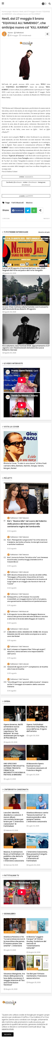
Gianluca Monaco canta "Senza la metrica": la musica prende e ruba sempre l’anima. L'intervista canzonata (37, 817)
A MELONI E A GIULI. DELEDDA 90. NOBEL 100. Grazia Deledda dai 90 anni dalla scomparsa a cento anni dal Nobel (27, 634)
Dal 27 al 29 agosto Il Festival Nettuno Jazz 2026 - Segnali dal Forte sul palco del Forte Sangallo (24, 269)
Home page (6, 11)
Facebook (19, 210)
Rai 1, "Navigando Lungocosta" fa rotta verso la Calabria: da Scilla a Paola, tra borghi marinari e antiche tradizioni (27, 542)
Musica (15, 11)
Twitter (28, 210)
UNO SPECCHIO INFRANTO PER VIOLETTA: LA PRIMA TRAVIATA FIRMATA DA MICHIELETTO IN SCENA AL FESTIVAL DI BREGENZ (14, 769)
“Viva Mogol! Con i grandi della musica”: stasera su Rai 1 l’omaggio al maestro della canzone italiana (27, 684)
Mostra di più (44, 232)
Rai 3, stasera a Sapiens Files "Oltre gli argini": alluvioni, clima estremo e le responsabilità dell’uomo (26, 651)
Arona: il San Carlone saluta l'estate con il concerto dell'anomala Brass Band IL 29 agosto (25, 308)
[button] (49, 3)
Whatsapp (34, 210)
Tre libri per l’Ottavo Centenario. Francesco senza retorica (36, 976)
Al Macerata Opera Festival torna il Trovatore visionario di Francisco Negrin (36, 766)
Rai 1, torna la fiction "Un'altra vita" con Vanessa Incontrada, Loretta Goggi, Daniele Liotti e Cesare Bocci (27, 559)
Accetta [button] (7, 1034)
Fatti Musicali (17, 203)
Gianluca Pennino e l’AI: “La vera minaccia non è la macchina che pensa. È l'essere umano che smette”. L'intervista (14, 941)
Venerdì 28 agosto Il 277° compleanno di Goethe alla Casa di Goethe (27, 668)
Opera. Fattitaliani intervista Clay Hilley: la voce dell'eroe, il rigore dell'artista (36, 727)
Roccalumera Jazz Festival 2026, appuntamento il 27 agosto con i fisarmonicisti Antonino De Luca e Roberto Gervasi (26, 348)
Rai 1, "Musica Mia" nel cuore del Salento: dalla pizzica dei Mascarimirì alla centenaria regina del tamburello (27, 524)
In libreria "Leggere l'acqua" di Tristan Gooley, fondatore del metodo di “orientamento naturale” (36, 942)
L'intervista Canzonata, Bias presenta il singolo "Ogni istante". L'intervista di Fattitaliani (37, 856)
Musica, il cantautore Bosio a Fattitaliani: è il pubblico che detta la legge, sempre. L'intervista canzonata (14, 856)
